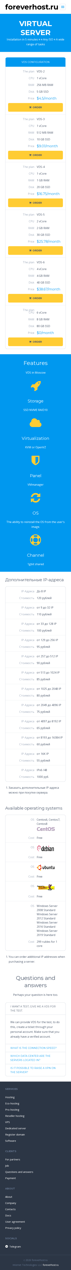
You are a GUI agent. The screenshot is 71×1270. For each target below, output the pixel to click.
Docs (8, 1215)
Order (37, 107)
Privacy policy (13, 1228)
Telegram (15, 1246)
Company (10, 1203)
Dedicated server (15, 1128)
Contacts (10, 1209)
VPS (7, 1122)
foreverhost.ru (51, 1265)
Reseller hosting (14, 1116)
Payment (10, 1178)
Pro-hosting (12, 1109)
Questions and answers (19, 1172)
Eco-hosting (12, 1103)
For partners (12, 1159)
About (8, 1196)
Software (10, 1140)
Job (7, 1165)
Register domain (15, 1134)
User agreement (15, 1221)
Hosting (10, 1097)
